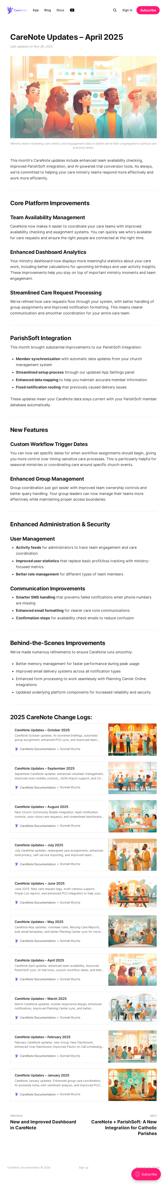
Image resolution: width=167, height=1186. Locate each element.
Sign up (83, 1167)
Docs (60, 10)
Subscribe (148, 10)
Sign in (127, 10)
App (36, 10)
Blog (47, 10)
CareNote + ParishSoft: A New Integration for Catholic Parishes (124, 1125)
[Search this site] (115, 10)
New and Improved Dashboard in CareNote (43, 1122)
